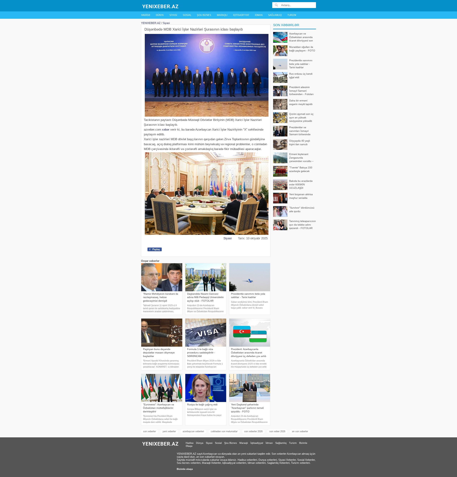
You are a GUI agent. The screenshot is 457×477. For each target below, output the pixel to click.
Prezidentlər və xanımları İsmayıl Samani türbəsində (299, 131)
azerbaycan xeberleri (193, 431)
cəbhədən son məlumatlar (224, 431)
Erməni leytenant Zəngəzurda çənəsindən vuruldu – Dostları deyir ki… (301, 158)
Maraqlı (222, 15)
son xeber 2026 (277, 431)
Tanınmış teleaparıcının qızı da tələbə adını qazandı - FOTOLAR (302, 224)
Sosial (187, 15)
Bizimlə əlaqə (185, 469)
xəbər (165, 129)
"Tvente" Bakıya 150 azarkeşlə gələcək (300, 169)
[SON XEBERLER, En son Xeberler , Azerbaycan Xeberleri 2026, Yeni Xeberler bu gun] (160, 6)
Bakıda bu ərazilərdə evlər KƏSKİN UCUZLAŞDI (301, 184)
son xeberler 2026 (253, 431)
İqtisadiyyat (241, 15)
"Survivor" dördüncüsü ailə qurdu (301, 209)
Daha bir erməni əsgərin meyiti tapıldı (301, 102)
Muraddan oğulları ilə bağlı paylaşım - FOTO (302, 49)
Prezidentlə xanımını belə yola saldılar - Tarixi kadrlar (300, 64)
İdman (258, 15)
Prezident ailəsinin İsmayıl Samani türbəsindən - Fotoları (301, 91)
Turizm (291, 15)
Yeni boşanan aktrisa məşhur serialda (301, 196)
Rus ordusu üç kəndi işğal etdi (300, 75)
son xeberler (149, 431)
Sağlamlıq (275, 15)
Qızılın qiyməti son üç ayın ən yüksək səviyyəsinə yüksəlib (301, 117)
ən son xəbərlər (300, 431)
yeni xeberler (169, 431)
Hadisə (145, 15)
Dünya (160, 15)
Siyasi (173, 15)
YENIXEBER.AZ (150, 22)
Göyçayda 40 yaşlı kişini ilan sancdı (299, 142)
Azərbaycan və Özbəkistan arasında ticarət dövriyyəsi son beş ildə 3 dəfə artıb (301, 37)
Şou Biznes (204, 15)
